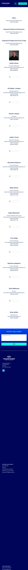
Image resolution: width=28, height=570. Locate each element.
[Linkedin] (3, 370)
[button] (15, 3)
